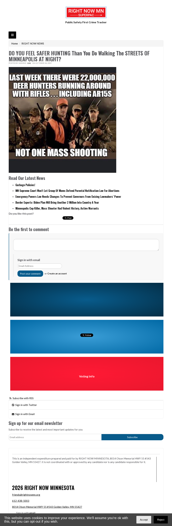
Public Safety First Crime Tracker (86, 22)
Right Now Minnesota (49, 487)
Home (14, 43)
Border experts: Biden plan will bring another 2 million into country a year (57, 202)
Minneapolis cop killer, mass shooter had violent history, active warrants (57, 208)
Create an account (57, 273)
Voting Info (87, 376)
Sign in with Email (25, 414)
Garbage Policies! (25, 185)
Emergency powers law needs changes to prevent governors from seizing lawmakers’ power (68, 197)
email (32, 512)
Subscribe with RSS (23, 398)
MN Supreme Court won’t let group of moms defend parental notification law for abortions (67, 191)
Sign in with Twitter (26, 404)
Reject (160, 519)
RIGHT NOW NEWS (33, 43)
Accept (144, 519)
